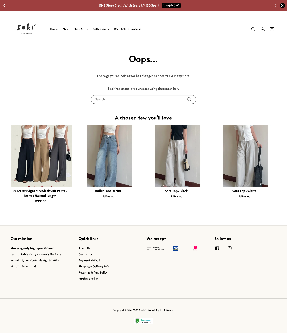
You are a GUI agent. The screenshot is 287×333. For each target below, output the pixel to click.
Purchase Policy (88, 278)
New (66, 29)
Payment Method (89, 260)
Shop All (79, 29)
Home (54, 29)
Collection (99, 29)
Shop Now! (171, 5)
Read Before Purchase (127, 29)
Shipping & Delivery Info (94, 266)
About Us (85, 248)
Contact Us (86, 254)
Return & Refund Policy (93, 272)
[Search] (189, 99)
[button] (253, 29)
